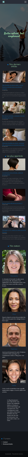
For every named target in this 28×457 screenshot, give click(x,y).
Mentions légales (8, 444)
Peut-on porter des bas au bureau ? (12, 203)
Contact (5, 442)
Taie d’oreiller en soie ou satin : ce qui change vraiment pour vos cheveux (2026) (12, 87)
